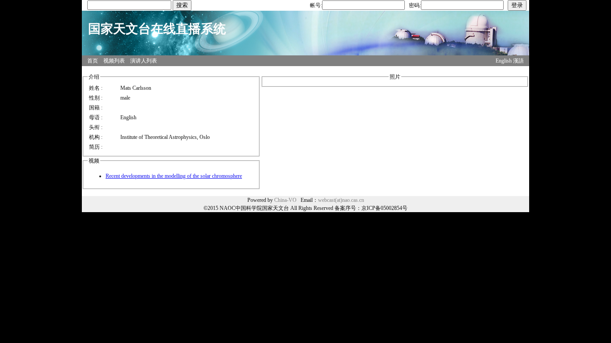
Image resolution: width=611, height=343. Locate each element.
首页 (92, 61)
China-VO (285, 200)
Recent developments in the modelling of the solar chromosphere (174, 176)
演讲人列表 (143, 61)
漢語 (518, 61)
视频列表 (114, 61)
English (504, 61)
